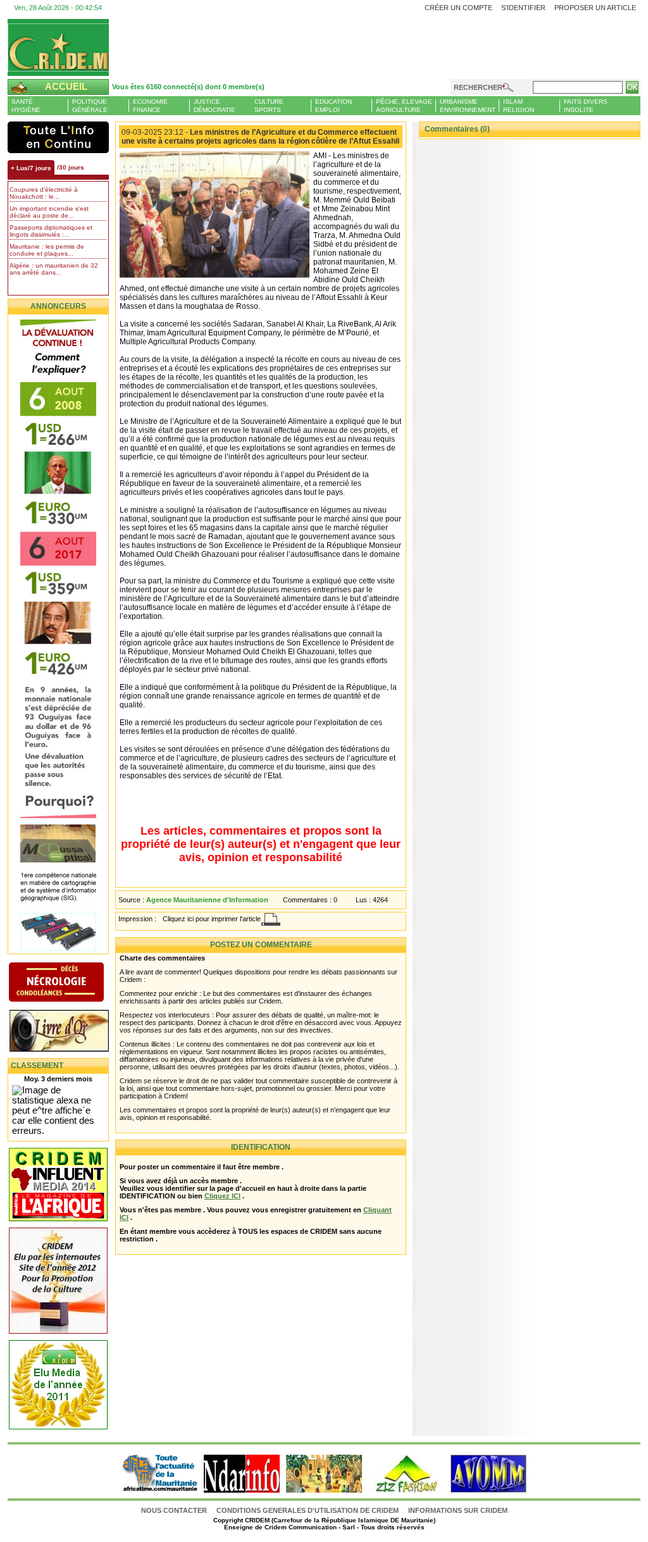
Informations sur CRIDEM (458, 1510)
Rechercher (478, 87)
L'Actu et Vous (58, 137)
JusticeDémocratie (214, 105)
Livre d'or (69, 1032)
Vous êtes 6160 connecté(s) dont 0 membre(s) (188, 86)
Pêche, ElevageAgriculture (404, 105)
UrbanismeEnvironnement (467, 105)
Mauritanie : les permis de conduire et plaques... (46, 250)
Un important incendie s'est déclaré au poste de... (49, 212)
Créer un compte (458, 7)
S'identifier (523, 7)
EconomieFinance (150, 105)
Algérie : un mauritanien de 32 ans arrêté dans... (53, 269)
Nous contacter (175, 1510)
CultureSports (269, 105)
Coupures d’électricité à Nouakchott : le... (43, 193)
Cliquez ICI (222, 1196)
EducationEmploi (333, 105)
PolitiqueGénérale (90, 105)
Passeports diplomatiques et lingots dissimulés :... (50, 231)
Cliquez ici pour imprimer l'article (212, 919)
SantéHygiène (25, 105)
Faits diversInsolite (586, 105)
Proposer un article (595, 7)
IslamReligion (518, 105)
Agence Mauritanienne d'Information (207, 900)
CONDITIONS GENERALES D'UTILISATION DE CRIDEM (307, 1510)
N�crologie (69, 983)
